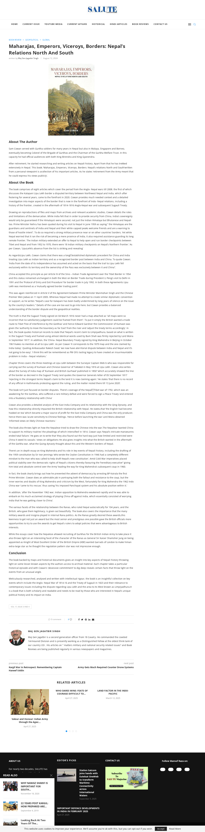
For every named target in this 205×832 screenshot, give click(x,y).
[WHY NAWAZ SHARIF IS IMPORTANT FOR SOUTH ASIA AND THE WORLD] (10, 786)
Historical (98, 24)
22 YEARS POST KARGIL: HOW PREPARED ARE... (34, 805)
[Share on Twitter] (82, 619)
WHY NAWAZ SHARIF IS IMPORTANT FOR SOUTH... (34, 786)
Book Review (15, 40)
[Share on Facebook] (79, 619)
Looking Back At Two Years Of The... (33, 822)
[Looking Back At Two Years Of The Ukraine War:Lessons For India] (10, 823)
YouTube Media (53, 24)
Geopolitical (31, 40)
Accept (160, 828)
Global (46, 40)
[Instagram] (170, 769)
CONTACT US (112, 760)
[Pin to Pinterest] (86, 619)
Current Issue (31, 24)
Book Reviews (140, 24)
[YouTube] (162, 769)
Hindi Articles (118, 24)
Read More (175, 829)
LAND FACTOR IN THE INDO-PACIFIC (113, 692)
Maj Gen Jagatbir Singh (28, 58)
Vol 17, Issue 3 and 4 (20, 606)
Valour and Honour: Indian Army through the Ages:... (30, 720)
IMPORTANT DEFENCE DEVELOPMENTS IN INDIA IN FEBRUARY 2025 (78, 810)
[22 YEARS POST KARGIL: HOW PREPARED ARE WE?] (10, 806)
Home (14, 24)
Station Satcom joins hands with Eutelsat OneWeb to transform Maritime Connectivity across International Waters (88, 783)
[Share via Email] (93, 619)
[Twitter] (187, 769)
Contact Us (161, 24)
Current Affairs (77, 24)
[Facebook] (179, 769)
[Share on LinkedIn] (89, 619)
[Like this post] (73, 619)
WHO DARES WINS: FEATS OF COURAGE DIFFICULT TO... (71, 692)
